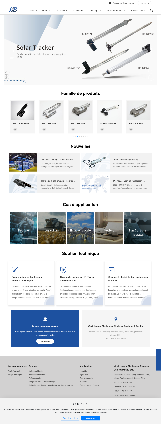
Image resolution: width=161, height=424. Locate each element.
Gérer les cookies (70, 418)
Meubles (109, 230)
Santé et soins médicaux (138, 232)
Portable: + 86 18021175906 (124, 386)
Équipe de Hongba (15, 374)
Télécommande (35, 378)
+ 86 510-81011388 (118, 338)
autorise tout (91, 418)
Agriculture (52, 230)
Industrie (23, 230)
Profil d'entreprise (14, 371)
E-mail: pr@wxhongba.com (124, 395)
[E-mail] (158, 351)
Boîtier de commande (37, 374)
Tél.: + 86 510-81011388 (123, 382)
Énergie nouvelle (80, 230)
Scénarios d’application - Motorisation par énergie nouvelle (51, 385)
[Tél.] (158, 356)
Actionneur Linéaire (36, 371)
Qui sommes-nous (17, 366)
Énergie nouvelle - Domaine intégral (42, 381)
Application (86, 366)
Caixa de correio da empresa (123, 3)
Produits (33, 366)
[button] (151, 46)
